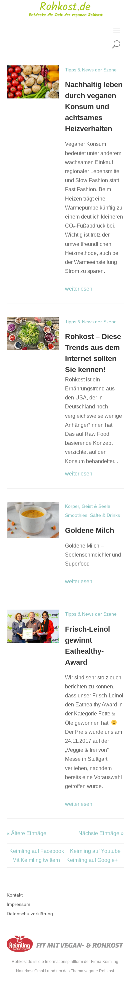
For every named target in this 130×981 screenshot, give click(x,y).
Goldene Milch (89, 530)
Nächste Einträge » (101, 833)
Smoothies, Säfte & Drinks (92, 515)
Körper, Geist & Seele (87, 506)
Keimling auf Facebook (36, 851)
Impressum (18, 904)
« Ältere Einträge (26, 833)
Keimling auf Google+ (92, 860)
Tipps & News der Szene (91, 69)
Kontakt (15, 895)
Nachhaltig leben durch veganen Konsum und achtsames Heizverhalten (93, 106)
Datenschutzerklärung (30, 913)
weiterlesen (78, 289)
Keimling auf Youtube (95, 851)
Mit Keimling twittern (36, 860)
